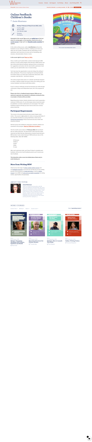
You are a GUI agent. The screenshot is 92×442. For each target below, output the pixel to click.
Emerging (19, 33)
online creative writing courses (31, 168)
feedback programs (17, 169)
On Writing (60, 3)
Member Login (77, 7)
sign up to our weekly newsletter (31, 173)
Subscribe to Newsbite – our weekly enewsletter (56, 7)
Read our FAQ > (29, 57)
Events (46, 3)
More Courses (17, 205)
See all (74, 208)
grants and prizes (28, 171)
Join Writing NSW (74, 3)
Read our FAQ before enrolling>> (32, 126)
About (66, 3)
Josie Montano (19, 21)
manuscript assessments (17, 119)
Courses (41, 3)
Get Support (53, 3)
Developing (20, 35)
